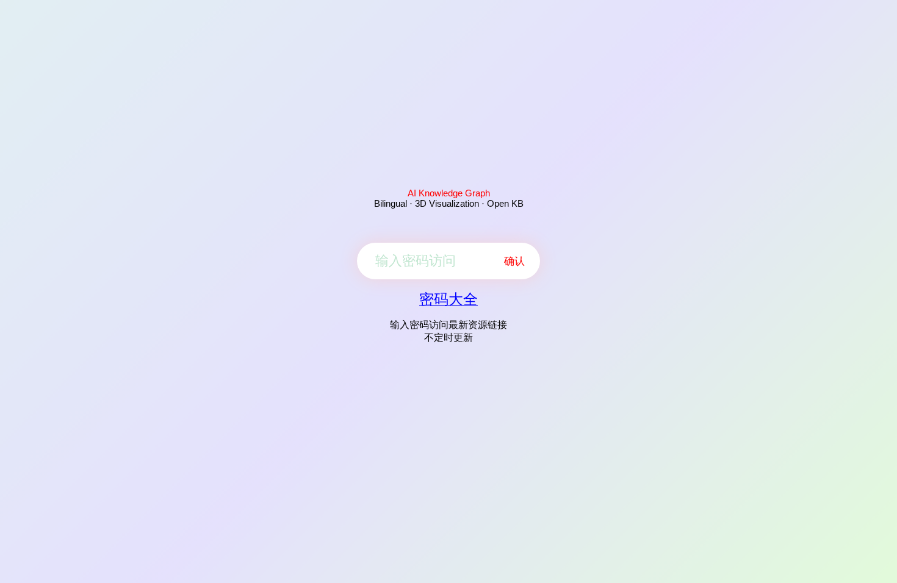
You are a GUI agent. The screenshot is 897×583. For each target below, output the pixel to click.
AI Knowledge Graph (449, 193)
